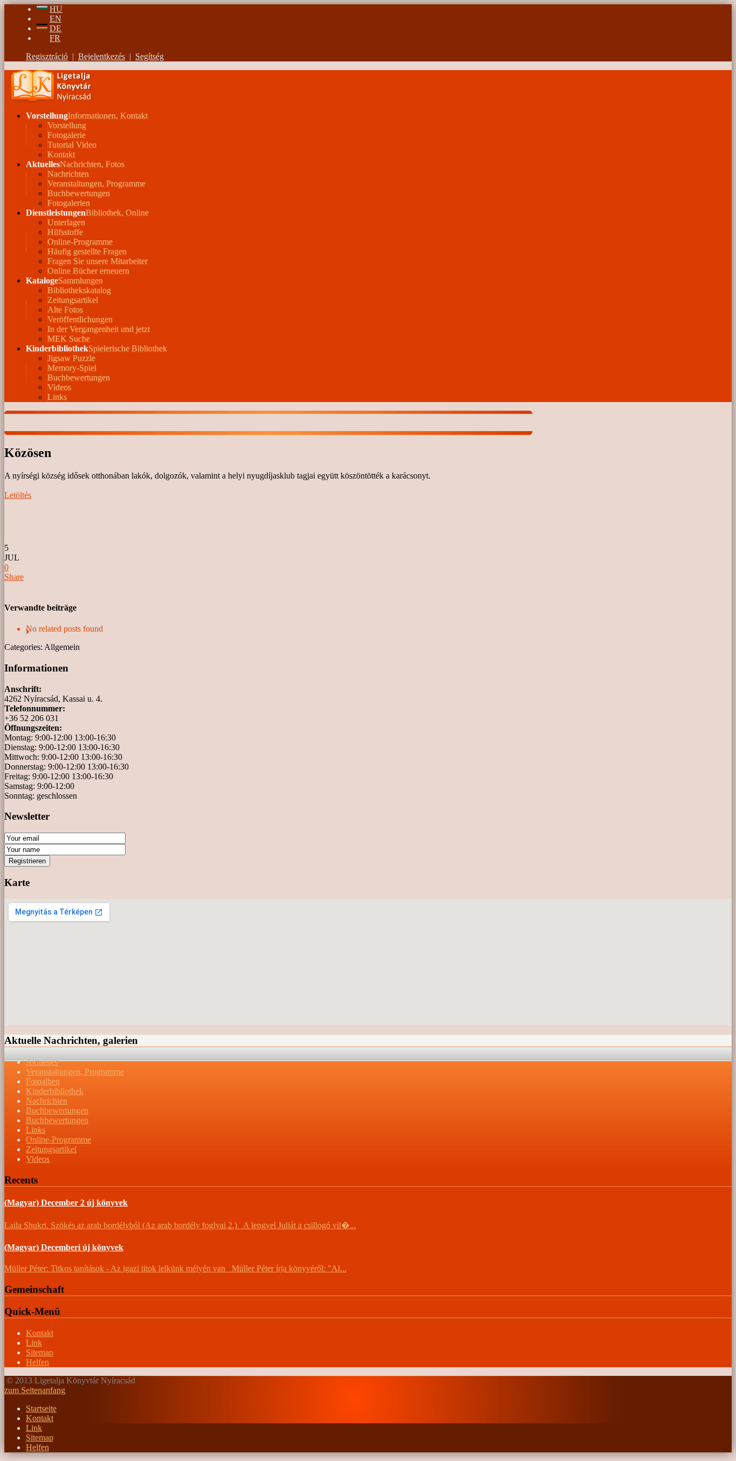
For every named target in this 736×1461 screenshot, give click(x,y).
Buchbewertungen (57, 1110)
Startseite (41, 1408)
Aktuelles (42, 1062)
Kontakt (39, 1333)
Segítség (149, 56)
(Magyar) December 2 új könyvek (66, 1202)
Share (14, 576)
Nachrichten (46, 1100)
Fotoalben (43, 1081)
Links (35, 1129)
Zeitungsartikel (51, 1149)
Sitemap (39, 1352)
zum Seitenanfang (34, 1390)
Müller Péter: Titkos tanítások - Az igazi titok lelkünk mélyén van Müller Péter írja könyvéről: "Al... (175, 1268)
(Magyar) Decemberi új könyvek (63, 1247)
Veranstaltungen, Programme (75, 1071)
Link (34, 1342)
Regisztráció (47, 56)
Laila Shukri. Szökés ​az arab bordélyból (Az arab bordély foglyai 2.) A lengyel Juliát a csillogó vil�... (180, 1225)
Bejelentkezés (101, 56)
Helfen (37, 1362)
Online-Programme (58, 1139)
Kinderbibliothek (55, 1091)
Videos (38, 1159)
